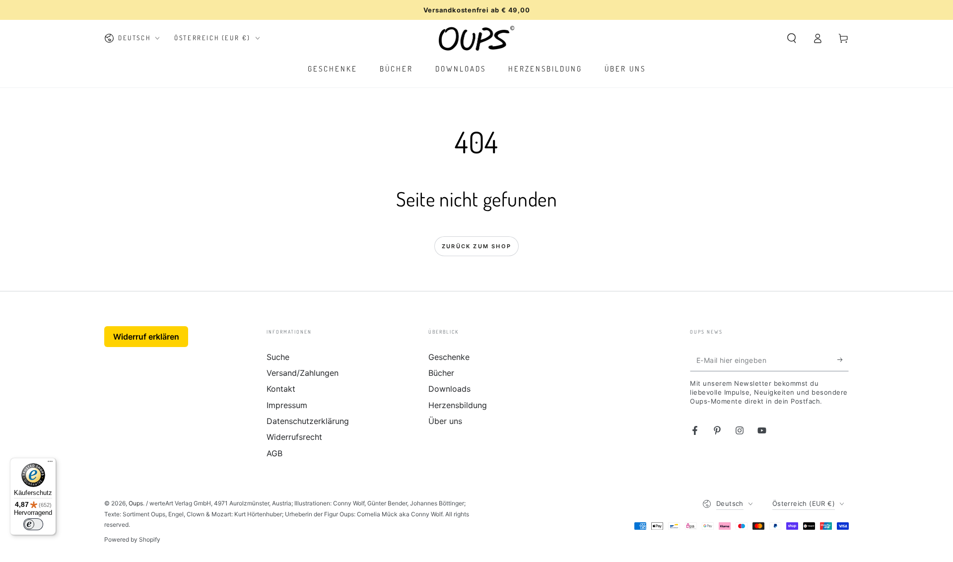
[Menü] (50, 464)
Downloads (449, 389)
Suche (278, 357)
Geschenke (449, 357)
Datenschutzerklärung (308, 421)
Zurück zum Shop (476, 246)
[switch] (33, 524)
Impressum (287, 405)
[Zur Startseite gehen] (477, 38)
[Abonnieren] (843, 360)
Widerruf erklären (146, 337)
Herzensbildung (457, 405)
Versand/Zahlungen (303, 373)
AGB (274, 453)
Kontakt (281, 389)
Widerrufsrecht (294, 437)
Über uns (445, 421)
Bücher (441, 373)
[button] (792, 38)
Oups (136, 503)
